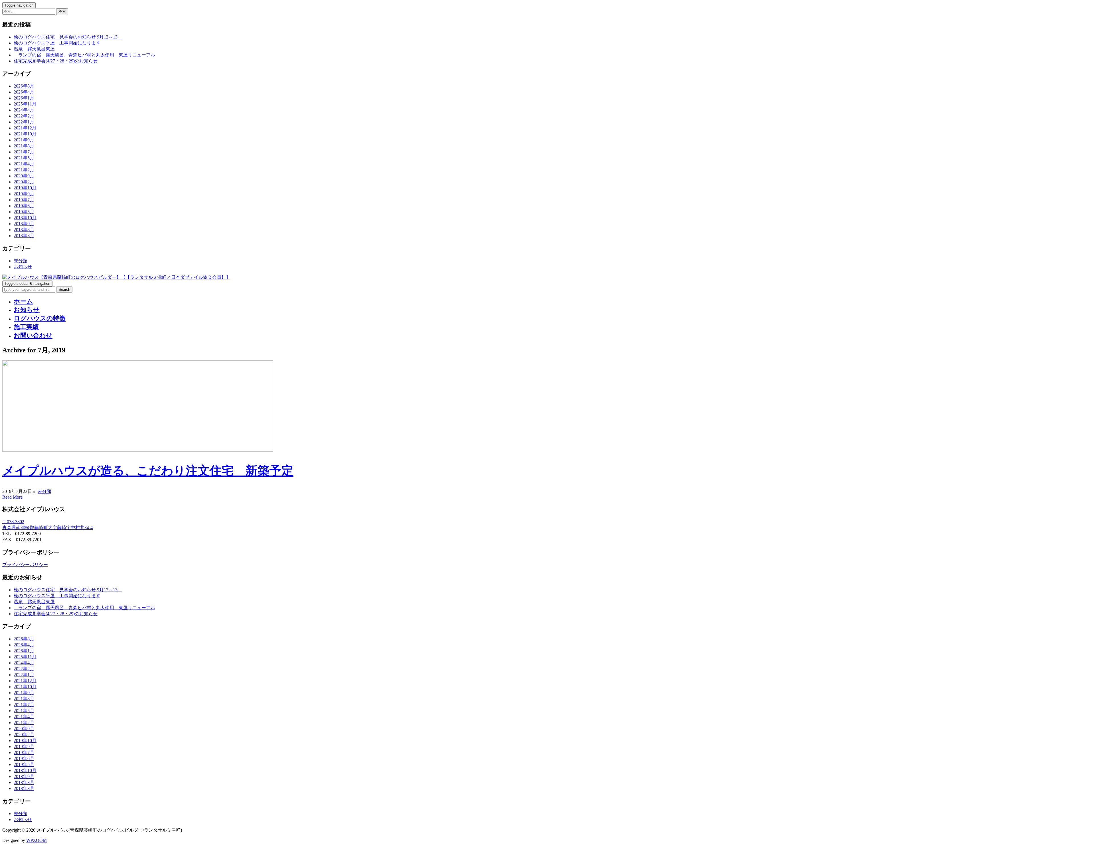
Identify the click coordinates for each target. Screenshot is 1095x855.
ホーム (23, 301)
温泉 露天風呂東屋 (34, 48)
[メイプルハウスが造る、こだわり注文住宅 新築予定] (137, 450)
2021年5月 (24, 157)
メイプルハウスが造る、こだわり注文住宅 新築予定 (147, 470)
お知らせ (23, 266)
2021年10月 (25, 133)
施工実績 (26, 326)
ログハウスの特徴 (40, 318)
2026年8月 (24, 86)
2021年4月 (24, 163)
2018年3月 (24, 235)
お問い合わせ (33, 335)
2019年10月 (25, 187)
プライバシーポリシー (25, 564)
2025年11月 (25, 103)
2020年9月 (24, 175)
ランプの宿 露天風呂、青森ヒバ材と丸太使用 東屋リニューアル (84, 54)
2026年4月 (24, 92)
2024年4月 (24, 109)
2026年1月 (24, 98)
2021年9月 (24, 139)
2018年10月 (25, 217)
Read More (12, 497)
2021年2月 (24, 169)
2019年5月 (24, 211)
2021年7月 (24, 151)
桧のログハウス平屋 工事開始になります (57, 42)
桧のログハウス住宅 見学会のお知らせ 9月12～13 (68, 36)
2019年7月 (24, 199)
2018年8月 (24, 229)
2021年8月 (24, 145)
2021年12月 (25, 127)
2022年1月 (24, 121)
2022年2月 (24, 115)
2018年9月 (24, 223)
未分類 (20, 260)
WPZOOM (36, 840)
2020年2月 (24, 181)
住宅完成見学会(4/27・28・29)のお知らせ (56, 60)
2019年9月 (24, 193)
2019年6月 (24, 205)
